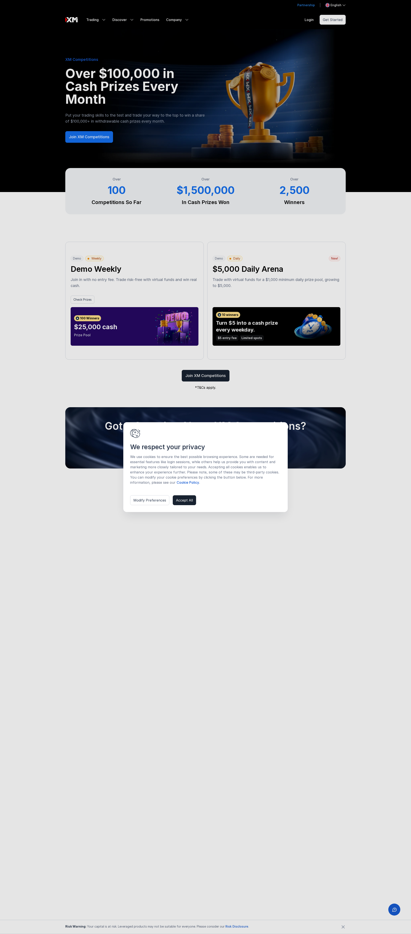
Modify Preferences (149, 500)
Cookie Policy (188, 482)
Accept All (184, 500)
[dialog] (205, 467)
